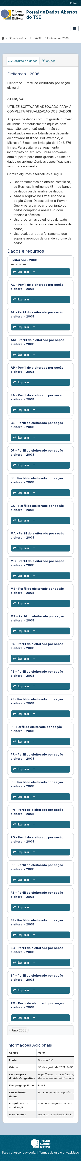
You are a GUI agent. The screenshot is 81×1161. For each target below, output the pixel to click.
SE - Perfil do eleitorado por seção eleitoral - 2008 (40, 922)
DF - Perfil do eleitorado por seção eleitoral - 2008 (40, 452)
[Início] (3, 38)
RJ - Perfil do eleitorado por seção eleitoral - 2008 (40, 784)
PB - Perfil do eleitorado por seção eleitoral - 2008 (40, 673)
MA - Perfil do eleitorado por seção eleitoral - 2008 (40, 535)
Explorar (23, 271)
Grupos (50, 61)
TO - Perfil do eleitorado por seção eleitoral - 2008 (40, 1005)
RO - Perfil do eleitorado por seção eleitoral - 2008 (40, 839)
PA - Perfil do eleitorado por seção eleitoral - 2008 (40, 646)
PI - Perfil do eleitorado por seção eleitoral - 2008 (40, 729)
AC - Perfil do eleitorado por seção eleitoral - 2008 (40, 287)
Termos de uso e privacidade (59, 1152)
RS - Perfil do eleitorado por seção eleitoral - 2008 (40, 895)
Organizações (17, 38)
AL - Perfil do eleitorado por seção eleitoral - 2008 (40, 314)
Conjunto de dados (24, 61)
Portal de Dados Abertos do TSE (51, 14)
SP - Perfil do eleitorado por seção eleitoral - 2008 (40, 977)
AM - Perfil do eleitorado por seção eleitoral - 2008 (40, 342)
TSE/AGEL (36, 38)
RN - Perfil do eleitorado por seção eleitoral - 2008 (40, 812)
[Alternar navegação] (75, 28)
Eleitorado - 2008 (58, 38)
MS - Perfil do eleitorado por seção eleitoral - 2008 (40, 591)
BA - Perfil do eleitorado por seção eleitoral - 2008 (40, 397)
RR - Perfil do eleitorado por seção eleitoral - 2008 (40, 867)
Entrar (73, 3)
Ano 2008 (19, 1030)
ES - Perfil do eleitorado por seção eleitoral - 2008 (40, 480)
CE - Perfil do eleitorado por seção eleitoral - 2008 (40, 425)
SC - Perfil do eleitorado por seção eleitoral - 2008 (40, 950)
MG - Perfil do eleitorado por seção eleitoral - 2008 (40, 563)
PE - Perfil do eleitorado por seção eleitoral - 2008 (40, 701)
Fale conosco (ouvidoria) (19, 1152)
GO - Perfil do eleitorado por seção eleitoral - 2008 (40, 508)
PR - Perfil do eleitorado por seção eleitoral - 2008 (40, 756)
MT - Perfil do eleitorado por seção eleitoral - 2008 (40, 618)
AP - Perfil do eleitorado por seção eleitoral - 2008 (40, 370)
